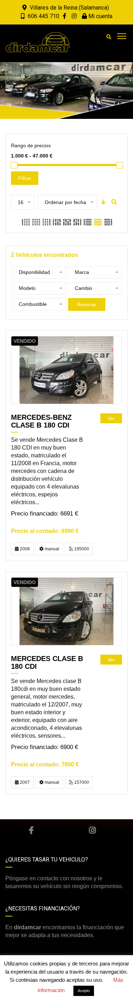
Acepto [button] (84, 991)
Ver (111, 418)
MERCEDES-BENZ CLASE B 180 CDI (41, 421)
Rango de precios (31, 145)
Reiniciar (86, 304)
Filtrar (24, 178)
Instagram (92, 830)
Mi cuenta (99, 16)
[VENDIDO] (66, 370)
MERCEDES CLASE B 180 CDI (47, 662)
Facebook (31, 830)
